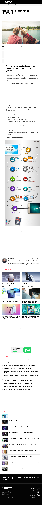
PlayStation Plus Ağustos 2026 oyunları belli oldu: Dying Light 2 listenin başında (21, 372)
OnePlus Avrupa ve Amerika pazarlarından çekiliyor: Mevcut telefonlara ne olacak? (29, 285)
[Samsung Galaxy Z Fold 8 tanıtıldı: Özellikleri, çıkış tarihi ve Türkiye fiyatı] (11, 277)
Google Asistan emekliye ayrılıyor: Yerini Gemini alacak (17, 368)
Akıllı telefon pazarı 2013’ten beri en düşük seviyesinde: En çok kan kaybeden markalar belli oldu (31, 301)
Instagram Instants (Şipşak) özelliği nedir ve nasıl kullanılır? (21, 432)
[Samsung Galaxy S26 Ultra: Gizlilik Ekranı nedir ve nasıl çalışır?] (5, 457)
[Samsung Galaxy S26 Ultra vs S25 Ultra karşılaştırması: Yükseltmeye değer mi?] (5, 463)
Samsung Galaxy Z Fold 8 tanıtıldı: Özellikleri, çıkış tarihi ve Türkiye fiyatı (10, 285)
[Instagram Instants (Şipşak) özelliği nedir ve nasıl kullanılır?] (5, 434)
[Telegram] (3, 62)
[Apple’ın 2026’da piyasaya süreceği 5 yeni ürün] (5, 469)
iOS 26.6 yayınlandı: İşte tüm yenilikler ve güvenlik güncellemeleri (20, 365)
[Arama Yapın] (37, 2)
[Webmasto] (8, 1)
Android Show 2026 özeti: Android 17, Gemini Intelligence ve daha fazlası (24, 438)
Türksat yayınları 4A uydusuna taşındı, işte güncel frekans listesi (19, 362)
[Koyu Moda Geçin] (39, 1)
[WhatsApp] (3, 52)
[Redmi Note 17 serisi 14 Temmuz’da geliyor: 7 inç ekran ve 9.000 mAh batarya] (11, 309)
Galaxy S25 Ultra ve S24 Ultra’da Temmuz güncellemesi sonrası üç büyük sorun (21, 376)
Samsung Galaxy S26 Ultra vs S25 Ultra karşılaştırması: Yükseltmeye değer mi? (24, 463)
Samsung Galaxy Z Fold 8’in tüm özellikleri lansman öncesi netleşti (10, 300)
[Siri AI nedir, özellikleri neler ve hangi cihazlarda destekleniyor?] (5, 428)
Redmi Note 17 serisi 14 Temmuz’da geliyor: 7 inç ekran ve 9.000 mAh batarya (11, 317)
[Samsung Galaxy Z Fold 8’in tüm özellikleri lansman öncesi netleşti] (11, 293)
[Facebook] (3, 57)
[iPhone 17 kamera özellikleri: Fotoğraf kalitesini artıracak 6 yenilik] (5, 452)
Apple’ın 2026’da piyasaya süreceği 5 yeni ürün (18, 468)
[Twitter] (3, 54)
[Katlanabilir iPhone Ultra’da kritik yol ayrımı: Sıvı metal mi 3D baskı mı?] (31, 309)
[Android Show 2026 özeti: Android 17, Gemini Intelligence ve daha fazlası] (5, 440)
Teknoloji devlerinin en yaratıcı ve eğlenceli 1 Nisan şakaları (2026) (22, 444)
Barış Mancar (4, 15)
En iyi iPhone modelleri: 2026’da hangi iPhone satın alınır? (20, 414)
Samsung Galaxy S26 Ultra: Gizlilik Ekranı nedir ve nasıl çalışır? (21, 456)
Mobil (9, 8)
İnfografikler (4, 8)
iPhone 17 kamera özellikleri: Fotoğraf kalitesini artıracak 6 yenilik (22, 450)
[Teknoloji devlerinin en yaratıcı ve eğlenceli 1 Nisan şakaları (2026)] (5, 446)
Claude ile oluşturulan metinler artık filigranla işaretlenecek (18, 386)
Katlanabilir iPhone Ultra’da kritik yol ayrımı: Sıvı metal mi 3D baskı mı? (31, 317)
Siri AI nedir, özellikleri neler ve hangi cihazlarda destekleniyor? (21, 426)
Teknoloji (12, 8)
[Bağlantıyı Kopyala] (3, 49)
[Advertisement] (22, 54)
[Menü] (3, 2)
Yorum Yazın (21, 322)
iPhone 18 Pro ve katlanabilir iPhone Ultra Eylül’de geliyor (18, 359)
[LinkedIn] (3, 60)
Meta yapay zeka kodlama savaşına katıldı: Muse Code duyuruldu (19, 389)
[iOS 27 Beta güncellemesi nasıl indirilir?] (5, 422)
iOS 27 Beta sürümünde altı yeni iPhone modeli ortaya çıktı (18, 383)
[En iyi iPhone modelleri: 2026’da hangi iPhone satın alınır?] (5, 416)
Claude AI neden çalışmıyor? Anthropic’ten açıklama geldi (18, 380)
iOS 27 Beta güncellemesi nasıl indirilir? (17, 420)
